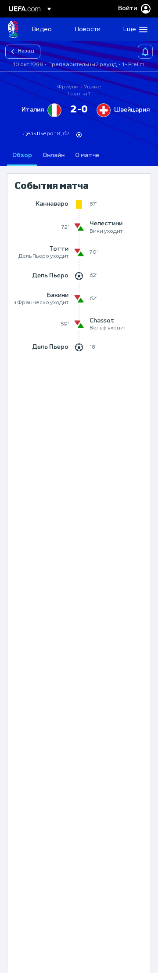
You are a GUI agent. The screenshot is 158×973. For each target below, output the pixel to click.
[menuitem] (46, 29)
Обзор (22, 155)
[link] (41, 29)
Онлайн (54, 155)
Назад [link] (26, 51)
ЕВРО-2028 (13, 29)
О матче (87, 155)
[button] (133, 29)
